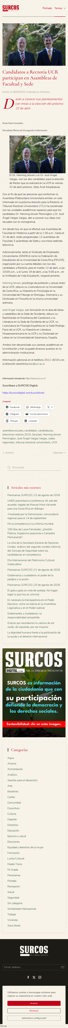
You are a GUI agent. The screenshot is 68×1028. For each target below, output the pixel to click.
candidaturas (45, 430)
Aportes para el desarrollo (22, 780)
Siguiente (58, 452)
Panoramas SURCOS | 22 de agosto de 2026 (33, 495)
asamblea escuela (12, 430)
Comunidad (14, 802)
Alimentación (15, 769)
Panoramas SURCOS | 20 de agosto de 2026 (33, 585)
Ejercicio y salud (16, 836)
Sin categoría (14, 903)
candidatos (30, 430)
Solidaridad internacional (21, 909)
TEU (42, 206)
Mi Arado (12, 870)
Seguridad (13, 897)
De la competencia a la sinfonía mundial (30, 524)
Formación (13, 853)
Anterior (9, 452)
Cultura (11, 814)
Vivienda (12, 920)
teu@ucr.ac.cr (37, 364)
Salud (10, 892)
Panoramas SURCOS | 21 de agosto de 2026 (33, 570)
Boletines (12, 791)
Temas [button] (58, 8)
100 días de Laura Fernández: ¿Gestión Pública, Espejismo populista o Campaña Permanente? (31, 533)
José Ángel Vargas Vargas (32, 438)
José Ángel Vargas (13, 310)
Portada (47, 8)
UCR (54, 442)
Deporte (12, 819)
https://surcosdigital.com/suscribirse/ (23, 393)
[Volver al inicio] (10, 8)
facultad (36, 434)
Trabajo (11, 914)
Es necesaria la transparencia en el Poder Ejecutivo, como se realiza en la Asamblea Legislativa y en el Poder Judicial (31, 604)
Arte (9, 786)
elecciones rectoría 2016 (16, 434)
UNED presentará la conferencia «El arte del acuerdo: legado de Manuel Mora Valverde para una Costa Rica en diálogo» (32, 504)
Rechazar (34, 1010)
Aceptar (34, 1003)
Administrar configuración (34, 1018)
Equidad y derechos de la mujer (25, 847)
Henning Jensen (11, 283)
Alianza (11, 763)
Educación (13, 830)
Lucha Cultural (15, 858)
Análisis (12, 775)
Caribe (11, 797)
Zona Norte (13, 925)
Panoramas (13, 875)
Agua (10, 758)
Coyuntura (13, 808)
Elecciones (13, 842)
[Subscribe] (62, 967)
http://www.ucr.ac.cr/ (36, 378)
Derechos (45, 92)
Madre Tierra (14, 864)
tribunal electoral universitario (33, 442)
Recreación (13, 886)
